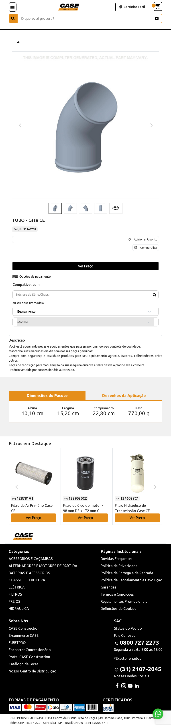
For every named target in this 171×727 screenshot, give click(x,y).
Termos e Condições (117, 594)
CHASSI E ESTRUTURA (27, 580)
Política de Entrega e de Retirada (127, 573)
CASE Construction (24, 628)
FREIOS (14, 601)
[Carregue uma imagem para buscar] (157, 18)
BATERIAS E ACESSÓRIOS (29, 573)
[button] (33, 482)
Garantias (108, 587)
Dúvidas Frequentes (116, 559)
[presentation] (19, 125)
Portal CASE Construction (29, 657)
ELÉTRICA (17, 587)
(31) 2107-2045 (140, 669)
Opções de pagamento (35, 276)
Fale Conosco (125, 635)
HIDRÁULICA (19, 609)
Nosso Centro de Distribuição (32, 671)
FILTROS (15, 594)
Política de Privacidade (119, 566)
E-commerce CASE (24, 635)
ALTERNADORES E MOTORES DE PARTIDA (43, 566)
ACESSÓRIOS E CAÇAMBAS (31, 559)
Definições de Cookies (118, 609)
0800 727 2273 (139, 642)
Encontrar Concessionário (30, 650)
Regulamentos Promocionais (124, 601)
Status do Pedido (128, 628)
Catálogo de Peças (24, 664)
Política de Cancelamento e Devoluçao (131, 580)
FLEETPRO (17, 643)
